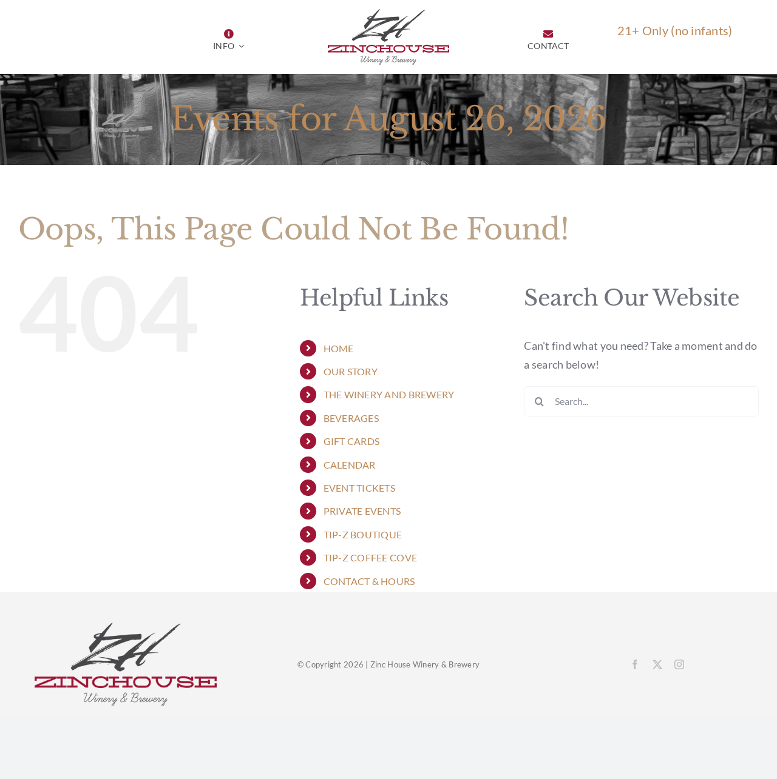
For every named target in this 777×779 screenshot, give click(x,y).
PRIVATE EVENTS (362, 511)
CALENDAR (350, 464)
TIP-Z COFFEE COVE (371, 557)
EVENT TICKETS (360, 487)
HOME (339, 348)
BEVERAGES (351, 418)
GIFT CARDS (352, 441)
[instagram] (679, 664)
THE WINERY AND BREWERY (389, 394)
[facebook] (635, 664)
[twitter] (657, 664)
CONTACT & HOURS (369, 581)
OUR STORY (351, 371)
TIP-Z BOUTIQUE (363, 534)
